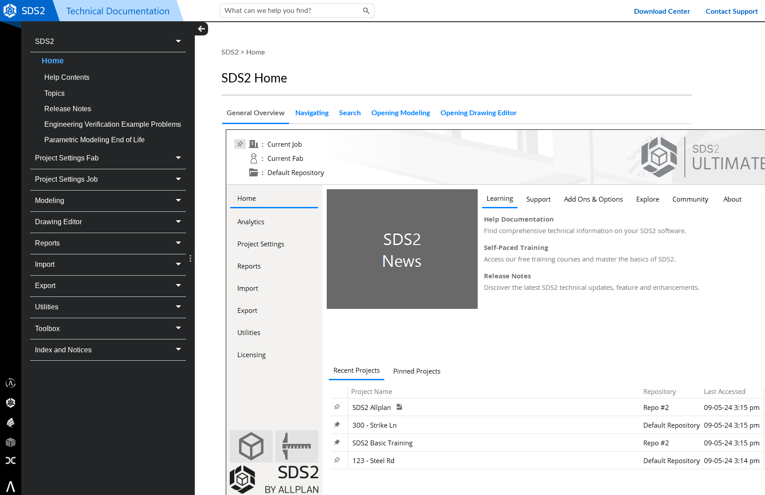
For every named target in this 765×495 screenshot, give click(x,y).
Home (53, 60)
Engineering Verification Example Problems (112, 124)
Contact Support (732, 11)
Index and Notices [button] (63, 350)
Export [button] (45, 285)
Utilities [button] (46, 307)
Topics (54, 93)
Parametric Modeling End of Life (94, 140)
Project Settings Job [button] (66, 179)
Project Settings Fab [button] (67, 158)
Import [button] (44, 264)
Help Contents (66, 77)
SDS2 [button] (44, 41)
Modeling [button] (49, 200)
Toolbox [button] (47, 328)
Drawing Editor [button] (58, 222)
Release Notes (67, 109)
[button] (367, 11)
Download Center (662, 11)
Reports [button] (47, 243)
